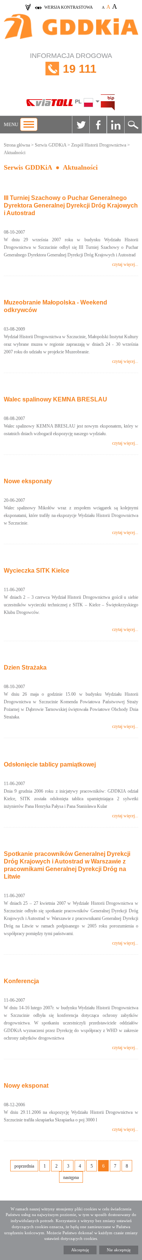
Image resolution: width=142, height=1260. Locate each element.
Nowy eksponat (26, 1085)
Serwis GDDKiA (50, 145)
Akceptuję (80, 1250)
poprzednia (24, 1166)
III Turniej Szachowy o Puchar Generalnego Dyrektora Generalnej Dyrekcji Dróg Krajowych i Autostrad (71, 205)
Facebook (98, 124)
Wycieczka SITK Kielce (36, 570)
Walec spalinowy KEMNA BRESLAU (55, 399)
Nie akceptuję (119, 1250)
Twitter (80, 124)
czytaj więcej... (125, 264)
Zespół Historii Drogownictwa (98, 145)
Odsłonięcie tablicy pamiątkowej (50, 764)
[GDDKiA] (71, 30)
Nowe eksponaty (28, 481)
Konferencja (21, 981)
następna (71, 1177)
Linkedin (115, 124)
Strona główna (17, 145)
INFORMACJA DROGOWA (71, 63)
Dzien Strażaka (25, 667)
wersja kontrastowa (68, 7)
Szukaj (133, 124)
